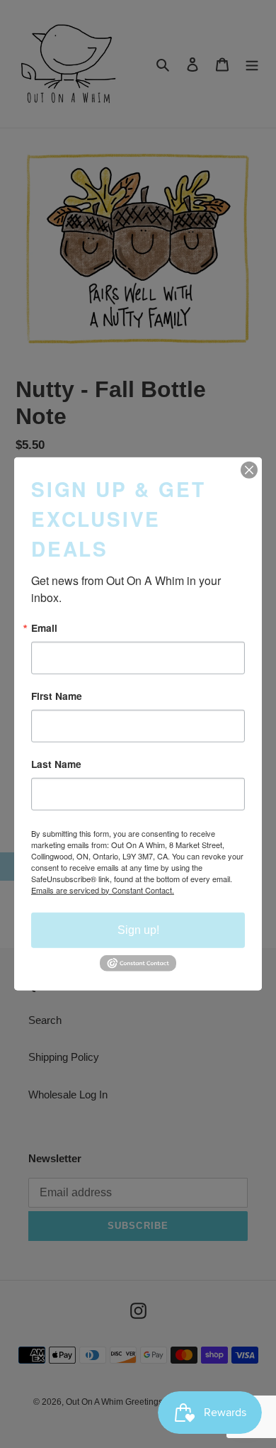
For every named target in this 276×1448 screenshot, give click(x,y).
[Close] (249, 470)
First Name (56, 696)
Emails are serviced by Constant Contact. (102, 889)
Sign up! (138, 929)
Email (44, 628)
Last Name (56, 764)
